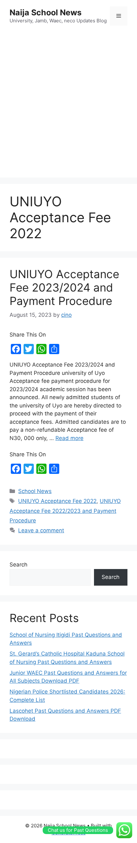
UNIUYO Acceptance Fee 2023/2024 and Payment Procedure (64, 287)
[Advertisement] (68, 102)
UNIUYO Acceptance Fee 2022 (57, 501)
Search (18, 564)
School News (35, 491)
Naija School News (46, 12)
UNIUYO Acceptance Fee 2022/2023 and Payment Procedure (65, 511)
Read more (69, 438)
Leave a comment (41, 530)
